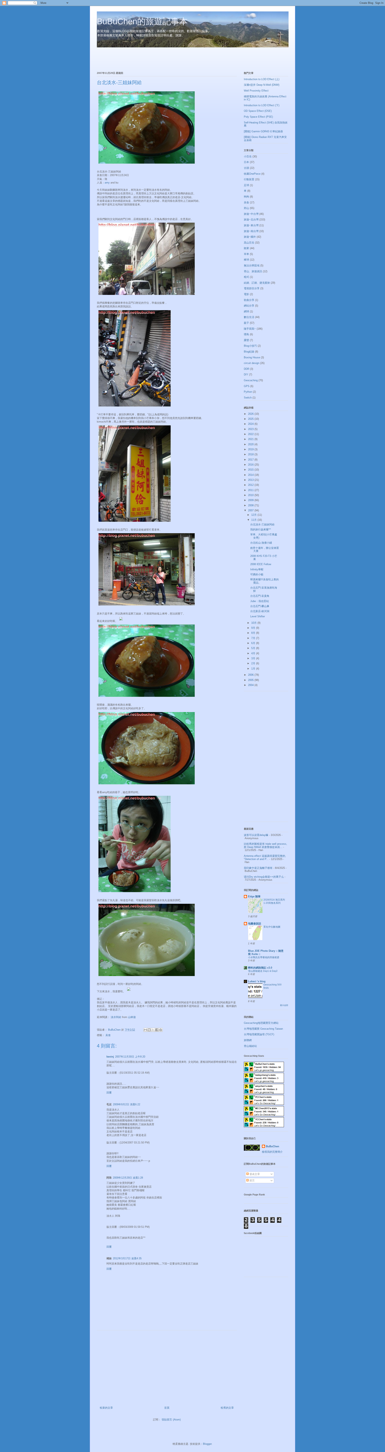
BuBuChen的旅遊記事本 (142, 21)
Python (248, 391)
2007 (251, 510)
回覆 (109, 1092)
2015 (251, 469)
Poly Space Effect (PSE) (258, 116)
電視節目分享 (251, 288)
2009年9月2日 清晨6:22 (126, 1104)
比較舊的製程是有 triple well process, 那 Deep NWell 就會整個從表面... (265, 845)
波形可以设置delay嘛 (256, 835)
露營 (246, 340)
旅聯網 (248, 1040)
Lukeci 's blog (256, 981)
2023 (251, 429)
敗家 (246, 248)
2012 (251, 484)
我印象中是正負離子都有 (258, 867)
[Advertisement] (144, 60)
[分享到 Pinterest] (161, 1030)
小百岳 (248, 156)
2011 (251, 490)
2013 (251, 479)
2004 (251, 685)
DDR (246, 368)
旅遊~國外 (250, 236)
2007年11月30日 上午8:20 (130, 1056)
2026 (251, 413)
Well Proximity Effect (256, 90)
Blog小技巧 (250, 345)
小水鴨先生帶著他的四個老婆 (263, 957)
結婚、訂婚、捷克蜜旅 (257, 282)
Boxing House (252, 357)
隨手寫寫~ (250, 328)
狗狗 (246, 196)
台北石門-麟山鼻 (259, 606)
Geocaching (251, 380)
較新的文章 (106, 1407)
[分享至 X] (153, 1030)
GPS (246, 386)
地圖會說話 (254, 923)
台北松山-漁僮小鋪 (261, 542)
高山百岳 (249, 242)
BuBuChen (272, 1146)
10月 (254, 622)
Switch (248, 397)
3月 (253, 658)
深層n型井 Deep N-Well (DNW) (261, 84)
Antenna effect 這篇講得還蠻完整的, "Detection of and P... (265, 857)
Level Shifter (257, 616)
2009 (251, 500)
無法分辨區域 (251, 265)
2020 (251, 444)
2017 (251, 459)
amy (107, 182)
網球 (246, 311)
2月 (253, 663)
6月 (253, 643)
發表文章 (254, 1174)
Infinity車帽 (256, 569)
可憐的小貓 (256, 574)
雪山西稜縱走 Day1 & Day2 (263, 971)
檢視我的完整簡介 (272, 1151)
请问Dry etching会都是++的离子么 (264, 876)
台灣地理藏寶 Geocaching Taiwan (263, 1028)
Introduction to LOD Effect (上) (261, 79)
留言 (252, 1180)
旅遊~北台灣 (251, 219)
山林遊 (132, 1017)
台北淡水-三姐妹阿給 (262, 524)
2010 (251, 495)
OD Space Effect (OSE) (258, 110)
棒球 (246, 259)
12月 (254, 514)
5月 (253, 648)
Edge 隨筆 (254, 896)
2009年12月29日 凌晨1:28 (128, 1177)
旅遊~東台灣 (251, 225)
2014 (251, 474)
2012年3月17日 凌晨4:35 (127, 1258)
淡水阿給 (116, 1017)
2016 (251, 464)
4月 (253, 653)
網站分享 (249, 305)
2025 (251, 418)
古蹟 (246, 167)
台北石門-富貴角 (259, 595)
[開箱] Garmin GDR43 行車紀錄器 (263, 131)
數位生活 (249, 317)
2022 (251, 434)
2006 (251, 674)
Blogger (207, 1443)
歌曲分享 (249, 300)
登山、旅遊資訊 (253, 271)
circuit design (251, 363)
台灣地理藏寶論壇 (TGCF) (259, 1034)
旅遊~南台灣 (251, 231)
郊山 (246, 208)
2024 (251, 423)
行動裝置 (249, 179)
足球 (246, 185)
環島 (246, 334)
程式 (246, 276)
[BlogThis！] (149, 1030)
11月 (254, 519)
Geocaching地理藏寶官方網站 (261, 1022)
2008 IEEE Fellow (260, 564)
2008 (251, 505)
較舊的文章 (227, 1407)
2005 (251, 680)
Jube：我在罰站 (259, 601)
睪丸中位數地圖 (271, 926)
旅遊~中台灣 (251, 213)
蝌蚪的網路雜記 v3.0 (260, 967)
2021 (251, 439)
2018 (251, 454)
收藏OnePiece (252, 173)
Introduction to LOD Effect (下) (261, 105)
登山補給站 (250, 1045)
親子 (246, 322)
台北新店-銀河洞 (259, 611)
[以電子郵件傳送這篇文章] (145, 1030)
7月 (253, 638)
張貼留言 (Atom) (171, 1419)
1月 (253, 668)
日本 (246, 162)
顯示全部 (284, 1005)
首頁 (166, 1407)
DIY (246, 374)
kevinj (110, 1056)
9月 (253, 627)
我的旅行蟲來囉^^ (260, 529)
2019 (251, 449)
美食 (108, 1035)
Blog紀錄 (249, 351)
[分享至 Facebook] (157, 1030)
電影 (246, 294)
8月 (253, 632)
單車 (246, 254)
